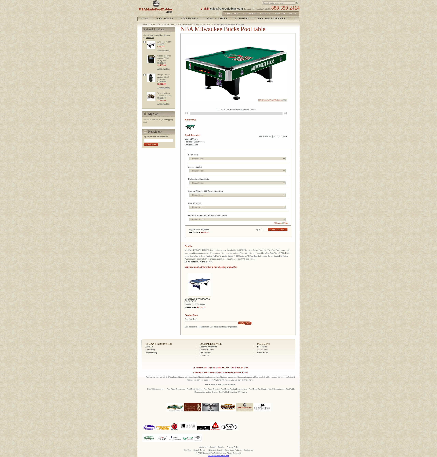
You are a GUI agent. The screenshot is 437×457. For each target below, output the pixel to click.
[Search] (297, 2)
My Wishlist (251, 14)
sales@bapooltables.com (226, 8)
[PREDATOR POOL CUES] (163, 421)
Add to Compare (280, 136)
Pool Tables (262, 347)
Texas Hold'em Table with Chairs (164, 94)
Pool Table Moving (194, 389)
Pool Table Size (195, 203)
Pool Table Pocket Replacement (234, 389)
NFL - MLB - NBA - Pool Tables (180, 24)
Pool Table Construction (195, 142)
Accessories (262, 350)
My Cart (266, 14)
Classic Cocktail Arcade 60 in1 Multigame (164, 58)
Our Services (205, 353)
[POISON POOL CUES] (175, 421)
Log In (292, 14)
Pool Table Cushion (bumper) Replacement (266, 389)
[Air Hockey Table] (151, 45)
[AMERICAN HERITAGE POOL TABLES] (175, 412)
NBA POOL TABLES (204, 24)
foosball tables (265, 377)
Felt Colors (193, 155)
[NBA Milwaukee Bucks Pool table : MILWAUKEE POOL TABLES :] (190, 127)
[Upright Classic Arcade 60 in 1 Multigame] (151, 78)
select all (150, 38)
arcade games (278, 377)
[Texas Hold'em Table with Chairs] (151, 96)
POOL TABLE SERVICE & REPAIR (220, 384)
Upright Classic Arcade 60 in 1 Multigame (163, 77)
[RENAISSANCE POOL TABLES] (192, 412)
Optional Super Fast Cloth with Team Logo (207, 215)
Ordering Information (208, 347)
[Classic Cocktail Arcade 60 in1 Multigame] (151, 59)
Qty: (258, 229)
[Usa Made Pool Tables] (156, 8)
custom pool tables (235, 377)
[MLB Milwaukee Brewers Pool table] (199, 284)
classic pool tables (196, 377)
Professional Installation (199, 179)
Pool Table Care (191, 145)
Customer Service (211, 344)
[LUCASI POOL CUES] (187, 421)
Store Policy (150, 350)
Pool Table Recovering (176, 389)
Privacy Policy (151, 353)
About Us (149, 347)
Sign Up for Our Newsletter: (156, 136)
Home (144, 18)
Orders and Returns (233, 450)
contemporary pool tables (215, 377)
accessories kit (195, 167)
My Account (233, 14)
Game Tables (262, 353)
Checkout (280, 14)
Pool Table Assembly (155, 389)
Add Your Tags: (191, 319)
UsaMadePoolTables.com (218, 456)
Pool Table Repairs (211, 389)
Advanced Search (215, 450)
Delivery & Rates (207, 350)
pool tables (179, 377)
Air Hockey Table (164, 42)
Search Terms (199, 450)
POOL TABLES (157, 24)
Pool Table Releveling (228, 392)
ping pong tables (251, 377)
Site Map (187, 450)
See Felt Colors (191, 139)
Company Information (158, 344)
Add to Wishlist (265, 136)
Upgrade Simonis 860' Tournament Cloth (206, 191)
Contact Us (204, 355)
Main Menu (263, 344)
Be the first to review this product (198, 262)
